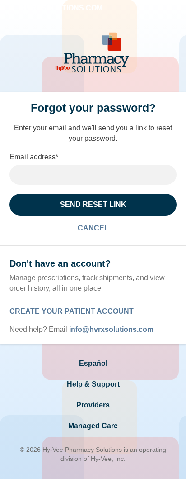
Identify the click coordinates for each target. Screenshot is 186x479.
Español (93, 363)
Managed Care (93, 426)
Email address (33, 157)
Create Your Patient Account (71, 311)
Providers (93, 405)
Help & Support (93, 384)
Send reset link (93, 204)
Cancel (93, 228)
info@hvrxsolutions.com (111, 329)
